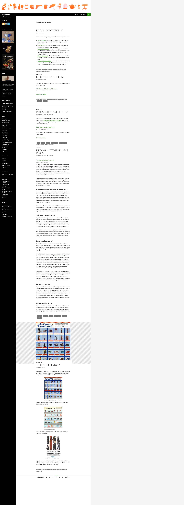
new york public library (53, 99)
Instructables (4, 179)
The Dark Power (42, 40)
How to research (60, 255)
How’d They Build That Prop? (7, 103)
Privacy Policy (83, 14)
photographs (57, 69)
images (48, 142)
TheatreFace (4, 195)
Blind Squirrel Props (6, 120)
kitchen (44, 99)
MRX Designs (4, 135)
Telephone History (48, 364)
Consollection (41, 45)
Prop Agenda (6, 14)
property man (40, 144)
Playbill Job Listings (5, 163)
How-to (45, 316)
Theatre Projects (5, 144)
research (39, 101)
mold (44, 69)
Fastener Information (6, 205)
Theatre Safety (5, 145)
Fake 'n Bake (4, 127)
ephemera (39, 316)
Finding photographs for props (52, 151)
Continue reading (41, 94)
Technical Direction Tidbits (7, 142)
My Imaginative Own (43, 55)
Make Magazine (5, 133)
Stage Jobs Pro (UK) (6, 165)
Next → (67, 477)
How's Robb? (4, 130)
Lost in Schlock (5, 132)
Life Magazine (55, 142)
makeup (39, 69)
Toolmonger (4, 149)
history (43, 142)
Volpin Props (4, 151)
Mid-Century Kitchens (50, 77)
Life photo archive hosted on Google (52, 120)
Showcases (39, 109)
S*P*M (3, 189)
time (65, 469)
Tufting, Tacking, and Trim (7, 111)
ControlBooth (4, 177)
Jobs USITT (4, 160)
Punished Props (5, 139)
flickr (38, 99)
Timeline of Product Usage (7, 216)
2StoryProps (4, 118)
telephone (39, 71)
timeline (39, 471)
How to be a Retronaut (6, 128)
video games (47, 71)
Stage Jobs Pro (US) (5, 167)
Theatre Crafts (5, 194)
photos (64, 316)
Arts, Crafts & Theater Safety (7, 174)
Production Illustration (43, 49)
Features (38, 147)
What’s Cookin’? (5, 109)
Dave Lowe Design (5, 122)
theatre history (49, 144)
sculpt (63, 69)
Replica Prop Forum (6, 187)
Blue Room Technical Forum (7, 176)
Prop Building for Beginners (7, 105)
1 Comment (50, 114)
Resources (39, 362)
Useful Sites (39, 27)
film (38, 142)
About (76, 14)
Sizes (3, 212)
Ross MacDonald (5, 140)
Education (39, 74)
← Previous (40, 477)
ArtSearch (4, 158)
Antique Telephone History (44, 61)
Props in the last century (52, 111)
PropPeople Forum (5, 184)
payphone (45, 469)
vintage (45, 101)
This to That (4, 214)
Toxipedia (4, 197)
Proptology (4, 186)
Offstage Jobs (4, 161)
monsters (49, 69)
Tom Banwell (4, 147)
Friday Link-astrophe (49, 30)
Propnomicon (4, 137)
